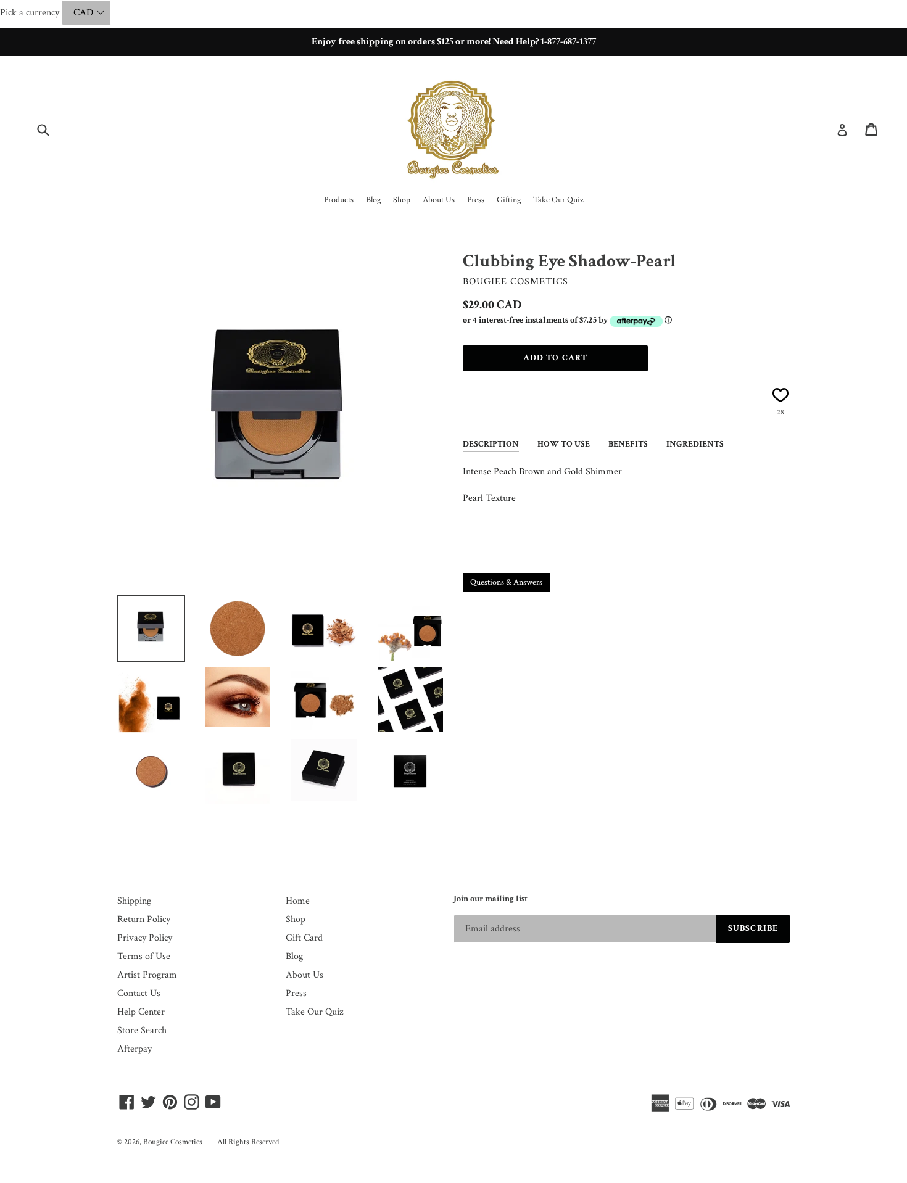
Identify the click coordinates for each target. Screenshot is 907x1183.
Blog (294, 956)
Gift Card (304, 937)
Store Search (142, 1030)
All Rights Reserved (248, 1142)
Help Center (141, 1011)
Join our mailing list (491, 899)
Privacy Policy (144, 937)
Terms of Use (143, 956)
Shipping (134, 900)
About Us (304, 974)
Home (298, 900)
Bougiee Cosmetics (172, 1142)
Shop (295, 919)
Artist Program (147, 974)
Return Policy (143, 919)
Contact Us (138, 993)
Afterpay (134, 1048)
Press (296, 993)
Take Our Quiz (314, 1011)
